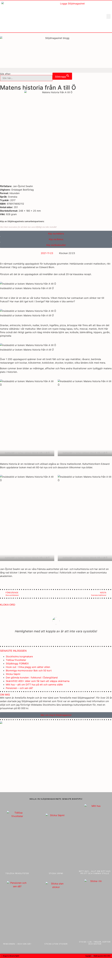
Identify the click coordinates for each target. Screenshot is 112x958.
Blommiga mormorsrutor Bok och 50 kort (29, 670)
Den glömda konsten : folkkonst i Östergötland (32, 677)
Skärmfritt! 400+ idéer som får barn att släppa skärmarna (37, 681)
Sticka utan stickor (55, 944)
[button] (108, 16)
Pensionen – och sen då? (19, 688)
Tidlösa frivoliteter (16, 660)
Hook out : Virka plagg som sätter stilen (28, 667)
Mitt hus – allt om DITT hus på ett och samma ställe (34, 684)
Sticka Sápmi (13, 674)
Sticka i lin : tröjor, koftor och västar (94, 943)
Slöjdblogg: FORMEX (17, 663)
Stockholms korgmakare (19, 656)
